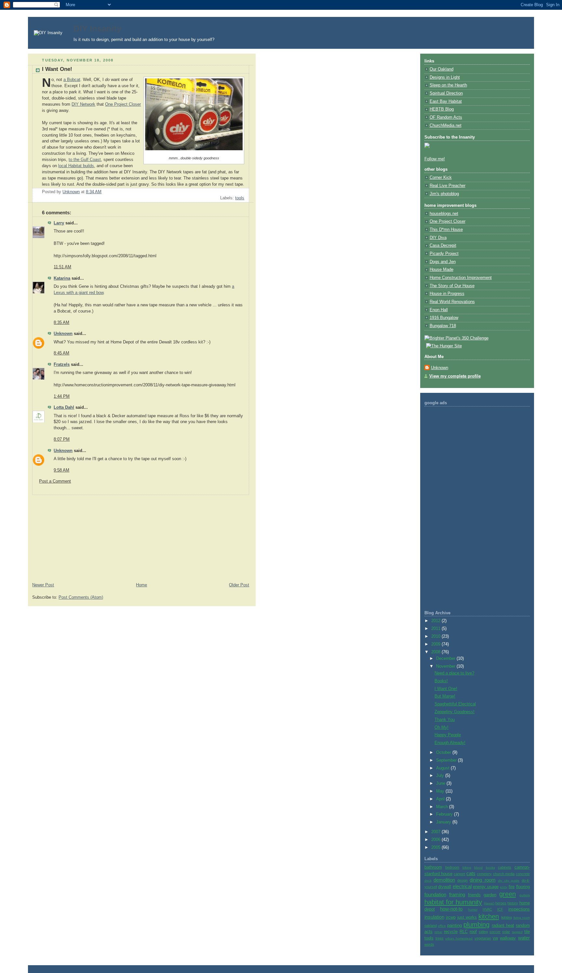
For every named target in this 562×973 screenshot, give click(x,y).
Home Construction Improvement (461, 277)
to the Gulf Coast (85, 159)
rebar (438, 932)
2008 (436, 652)
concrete (523, 874)
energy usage (486, 887)
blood (478, 867)
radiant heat (503, 925)
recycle (451, 931)
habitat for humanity (453, 902)
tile (527, 931)
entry (503, 887)
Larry (59, 223)
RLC (464, 931)
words (429, 944)
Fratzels (62, 364)
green (507, 894)
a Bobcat (71, 79)
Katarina (62, 278)
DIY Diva (438, 237)
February (445, 814)
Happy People (448, 735)
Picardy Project (444, 253)
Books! (441, 681)
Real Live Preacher (447, 185)
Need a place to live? (454, 673)
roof (473, 931)
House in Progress (447, 293)
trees (439, 938)
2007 (436, 832)
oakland (430, 925)
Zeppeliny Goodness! (455, 712)
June (441, 783)
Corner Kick (441, 177)
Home (141, 585)
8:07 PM (62, 439)
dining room (482, 880)
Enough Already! (450, 742)
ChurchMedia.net (446, 125)
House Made (441, 269)
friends (474, 895)
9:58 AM (61, 470)
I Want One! (446, 688)
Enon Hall (439, 310)
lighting (506, 917)
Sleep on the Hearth (448, 85)
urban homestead (459, 938)
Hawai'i (489, 903)
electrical (462, 886)
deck (428, 880)
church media (504, 874)
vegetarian (483, 938)
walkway (508, 938)
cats (470, 873)
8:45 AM (61, 353)
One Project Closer (123, 104)
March (442, 807)
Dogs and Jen (443, 262)
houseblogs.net (444, 213)
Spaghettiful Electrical (455, 704)
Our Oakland (441, 69)
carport (459, 874)
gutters (524, 895)
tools (239, 198)
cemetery (484, 874)
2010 (436, 636)
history (512, 903)
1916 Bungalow (444, 317)
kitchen (488, 916)
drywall (444, 887)
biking (466, 867)
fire (512, 887)
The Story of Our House (452, 286)
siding (483, 932)
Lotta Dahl (64, 407)
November (446, 666)
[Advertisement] (77, 535)
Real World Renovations (452, 302)
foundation (435, 894)
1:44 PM (62, 396)
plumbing (476, 924)
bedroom (452, 867)
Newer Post (43, 585)
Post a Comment (55, 481)
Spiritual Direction (446, 93)
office (442, 925)
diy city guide (509, 880)
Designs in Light (445, 77)
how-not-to (451, 909)
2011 (436, 628)
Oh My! (441, 727)
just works (467, 917)
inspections (519, 909)
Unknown (63, 333)
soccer (495, 932)
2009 (436, 644)
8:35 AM (61, 322)
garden (490, 895)
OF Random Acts (446, 117)
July (440, 775)
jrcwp (451, 917)
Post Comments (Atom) (81, 597)
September (447, 760)
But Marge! (445, 696)
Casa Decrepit (443, 245)
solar (506, 932)
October (444, 752)
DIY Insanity (97, 28)
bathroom (433, 867)
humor (472, 909)
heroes (500, 903)
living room (522, 917)
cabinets (504, 867)
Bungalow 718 (443, 326)
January (444, 822)
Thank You (445, 719)
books (490, 867)
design (462, 880)
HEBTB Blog (442, 109)
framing (457, 894)
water (524, 937)
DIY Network (83, 104)
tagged (517, 932)
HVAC (487, 909)
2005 (436, 847)
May (441, 791)
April (441, 799)
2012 (436, 621)
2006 (436, 839)
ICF (500, 909)
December (446, 658)
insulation (434, 917)
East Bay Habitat (446, 101)
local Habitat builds (76, 166)
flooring (523, 887)
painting (454, 925)
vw (495, 938)
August (443, 768)
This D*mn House (446, 229)
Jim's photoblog (444, 194)
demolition (444, 880)
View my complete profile (455, 376)
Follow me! (434, 159)
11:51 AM (62, 267)
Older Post (239, 585)
